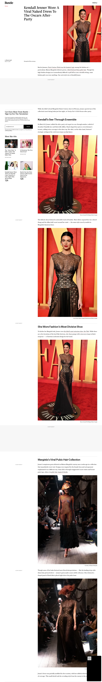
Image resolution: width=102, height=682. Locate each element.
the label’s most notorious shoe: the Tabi (76, 331)
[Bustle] (9, 3)
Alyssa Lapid (9, 60)
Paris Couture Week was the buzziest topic (61, 67)
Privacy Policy (9, 130)
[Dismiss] (99, 657)
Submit (28, 126)
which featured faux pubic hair (76, 70)
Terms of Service (28, 129)
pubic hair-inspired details (59, 472)
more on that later (66, 132)
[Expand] (88, 657)
